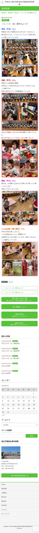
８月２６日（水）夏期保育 (10, 343)
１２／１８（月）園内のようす (14, 292)
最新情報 (4, 488)
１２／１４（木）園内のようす (14, 288)
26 (18, 408)
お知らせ (15, 341)
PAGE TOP (36, 515)
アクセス (4, 509)
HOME (3, 484)
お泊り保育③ (6, 373)
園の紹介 (4, 497)
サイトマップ (5, 514)
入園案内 (4, 493)
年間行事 (4, 505)
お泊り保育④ (6, 366)
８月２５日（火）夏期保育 (10, 351)
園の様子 (5, 20)
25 (13, 408)
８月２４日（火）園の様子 (10, 358)
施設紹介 (4, 501)
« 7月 (3, 415)
